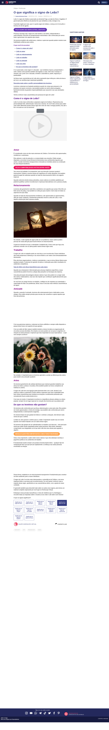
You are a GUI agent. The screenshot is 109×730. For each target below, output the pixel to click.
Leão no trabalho (21, 57)
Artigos (16, 8)
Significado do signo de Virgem (18, 510)
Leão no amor (20, 51)
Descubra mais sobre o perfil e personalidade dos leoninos (33, 83)
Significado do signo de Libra (40, 510)
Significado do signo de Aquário (18, 517)
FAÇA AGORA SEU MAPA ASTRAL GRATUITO (30, 29)
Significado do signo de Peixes (29, 517)
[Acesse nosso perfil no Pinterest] (58, 713)
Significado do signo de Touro (29, 503)
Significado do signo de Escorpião (29, 510)
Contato (100, 718)
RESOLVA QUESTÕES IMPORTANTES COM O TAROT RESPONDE (36, 434)
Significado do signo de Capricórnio (62, 510)
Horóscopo (22, 8)
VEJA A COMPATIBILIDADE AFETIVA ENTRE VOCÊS (32, 167)
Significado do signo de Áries (18, 503)
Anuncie (105, 718)
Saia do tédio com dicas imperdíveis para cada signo (31, 267)
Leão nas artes (21, 63)
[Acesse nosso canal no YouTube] (31, 713)
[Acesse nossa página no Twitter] (49, 713)
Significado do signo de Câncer (51, 503)
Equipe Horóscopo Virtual (21, 16)
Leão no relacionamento (24, 54)
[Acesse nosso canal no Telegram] (40, 713)
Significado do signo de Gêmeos (40, 503)
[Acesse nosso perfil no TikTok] (44, 713)
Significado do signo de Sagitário (51, 510)
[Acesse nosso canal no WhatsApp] (35, 713)
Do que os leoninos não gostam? (27, 66)
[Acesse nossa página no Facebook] (54, 713)
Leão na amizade (21, 60)
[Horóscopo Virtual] (29, 2)
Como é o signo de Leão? (24, 48)
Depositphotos (15, 719)
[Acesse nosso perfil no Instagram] (26, 713)
